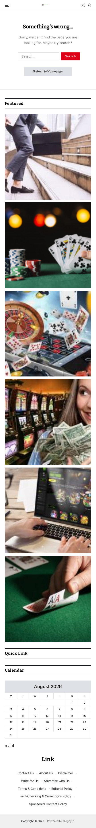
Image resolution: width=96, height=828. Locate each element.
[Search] (89, 5)
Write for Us (29, 781)
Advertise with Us (56, 781)
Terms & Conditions (32, 788)
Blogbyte (68, 821)
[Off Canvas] (7, 5)
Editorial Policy (62, 788)
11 (23, 715)
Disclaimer (65, 773)
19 (34, 722)
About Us (46, 773)
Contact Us (25, 773)
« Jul (9, 745)
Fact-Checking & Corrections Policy (45, 796)
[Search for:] (37, 57)
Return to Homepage (48, 71)
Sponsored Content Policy (48, 804)
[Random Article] (83, 5)
